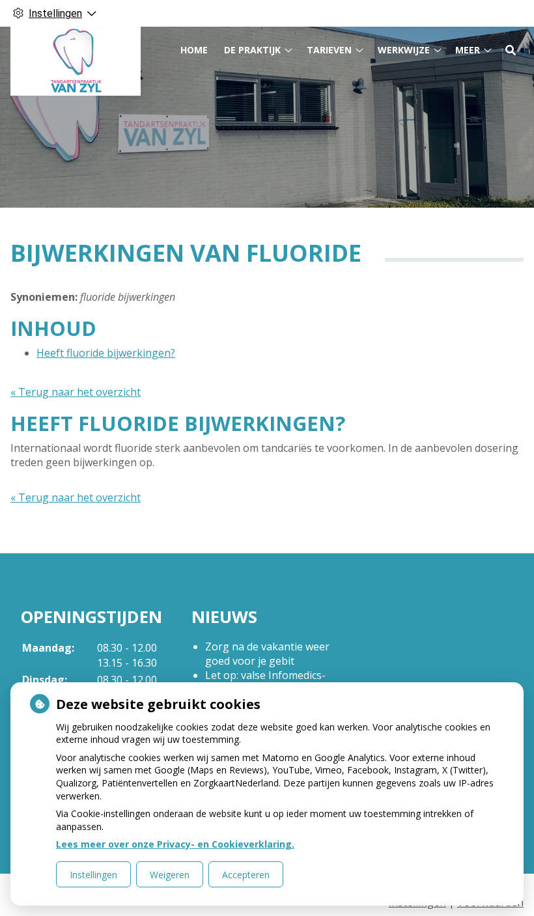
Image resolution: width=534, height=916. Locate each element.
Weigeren (170, 874)
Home (194, 50)
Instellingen (93, 874)
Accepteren (246, 874)
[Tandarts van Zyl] (75, 61)
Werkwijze (404, 50)
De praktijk (252, 50)
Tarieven (329, 50)
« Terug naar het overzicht (75, 392)
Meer (467, 50)
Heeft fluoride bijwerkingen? (105, 353)
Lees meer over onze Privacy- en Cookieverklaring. (175, 844)
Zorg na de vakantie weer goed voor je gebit (267, 653)
